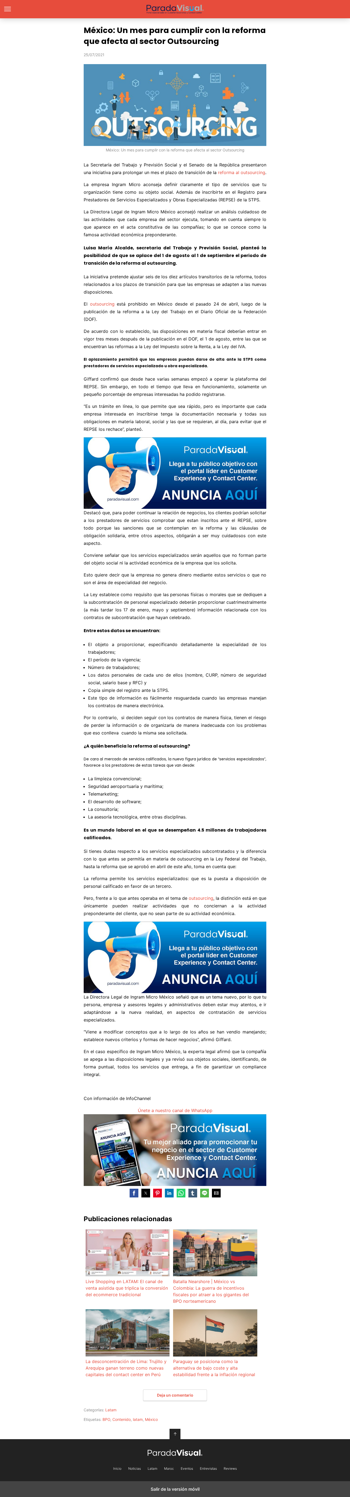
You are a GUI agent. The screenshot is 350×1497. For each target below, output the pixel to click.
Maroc (169, 1468)
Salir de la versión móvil (175, 1489)
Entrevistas (208, 1468)
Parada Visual (175, 9)
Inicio (117, 1468)
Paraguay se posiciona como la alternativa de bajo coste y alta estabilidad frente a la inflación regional (214, 1368)
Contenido (121, 1419)
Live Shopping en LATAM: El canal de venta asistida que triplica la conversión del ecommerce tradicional (127, 1288)
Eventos (187, 1468)
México (151, 1419)
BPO (106, 1419)
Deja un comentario (175, 1395)
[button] (134, 1193)
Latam (110, 1410)
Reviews (230, 1468)
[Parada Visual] (175, 1452)
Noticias (134, 1468)
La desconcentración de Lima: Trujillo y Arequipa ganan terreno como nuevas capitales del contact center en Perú (126, 1368)
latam (138, 1419)
